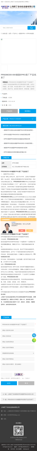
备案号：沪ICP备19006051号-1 (21, 447)
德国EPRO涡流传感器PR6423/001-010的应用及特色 (19, 143)
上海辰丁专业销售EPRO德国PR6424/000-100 (20, 394)
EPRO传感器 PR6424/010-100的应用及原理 (17, 134)
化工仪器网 (18, 449)
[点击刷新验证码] (18, 374)
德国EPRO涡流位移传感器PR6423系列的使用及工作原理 (19, 130)
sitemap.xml (26, 449)
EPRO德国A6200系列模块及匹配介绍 (15, 152)
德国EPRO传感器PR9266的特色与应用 (15, 147)
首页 (10, 33)
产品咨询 (9, 111)
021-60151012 (34, 335)
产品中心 (15, 33)
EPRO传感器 (30, 33)
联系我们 (28, 111)
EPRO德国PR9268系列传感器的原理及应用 (17, 139)
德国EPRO (22, 33)
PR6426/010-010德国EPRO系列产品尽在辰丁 (20, 399)
